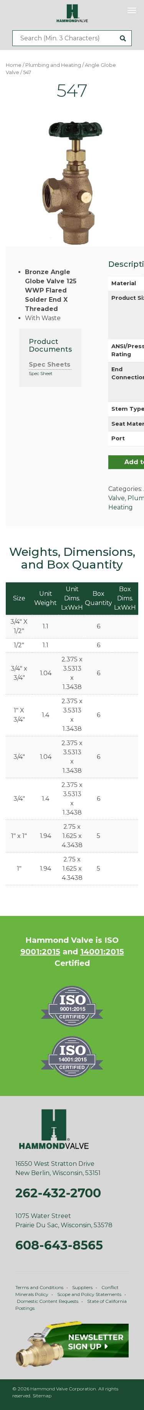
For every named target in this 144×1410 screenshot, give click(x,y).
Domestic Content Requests (47, 1301)
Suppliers (82, 1287)
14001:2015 (102, 951)
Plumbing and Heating (53, 65)
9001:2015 (40, 951)
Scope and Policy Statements (89, 1294)
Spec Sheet (41, 373)
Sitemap (42, 1395)
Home (14, 65)
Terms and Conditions (39, 1287)
